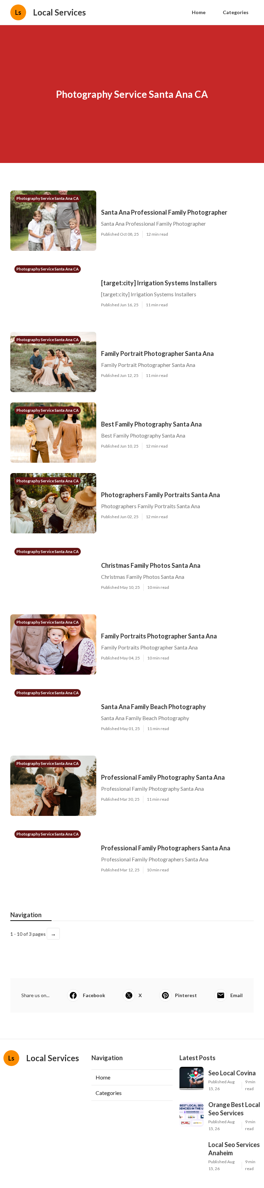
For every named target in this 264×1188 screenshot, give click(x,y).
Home (199, 12)
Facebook (94, 995)
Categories (236, 12)
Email (236, 995)
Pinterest (186, 995)
